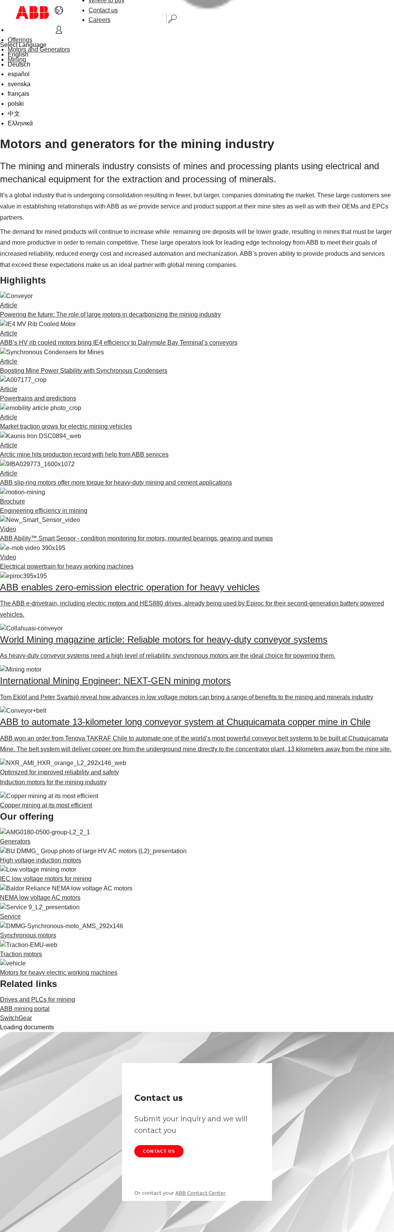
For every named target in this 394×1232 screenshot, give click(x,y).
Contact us (103, 10)
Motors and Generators (39, 49)
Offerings (20, 40)
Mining (17, 59)
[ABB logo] (32, 12)
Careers (99, 20)
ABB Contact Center (200, 1192)
